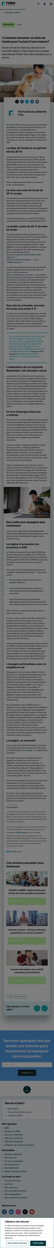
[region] (27, 1233)
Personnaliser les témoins (17, 1243)
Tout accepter (38, 1243)
